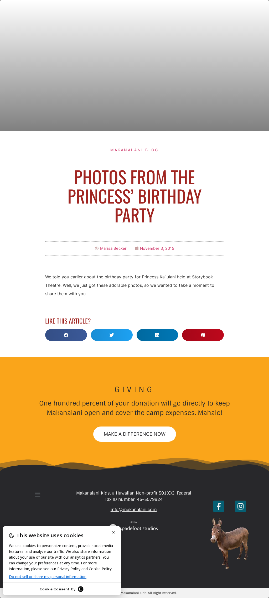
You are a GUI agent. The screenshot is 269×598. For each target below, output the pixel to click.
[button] (66, 335)
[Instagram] (240, 506)
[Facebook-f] (218, 506)
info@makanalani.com (134, 509)
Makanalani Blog (134, 150)
